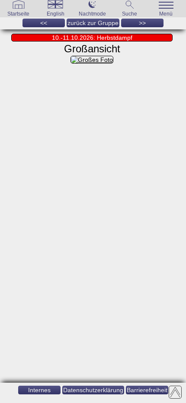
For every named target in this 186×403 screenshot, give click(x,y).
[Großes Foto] (92, 59)
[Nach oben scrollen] (175, 392)
